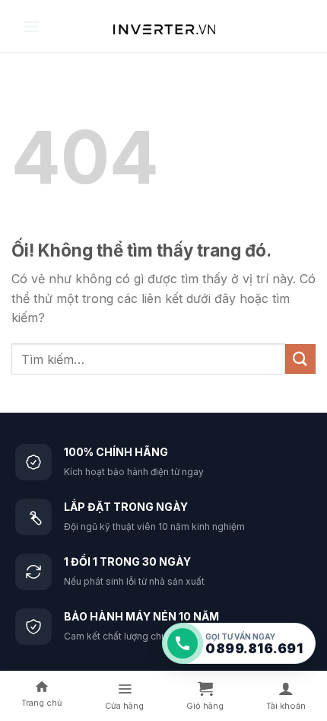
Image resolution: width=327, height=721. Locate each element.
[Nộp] (300, 359)
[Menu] (31, 26)
